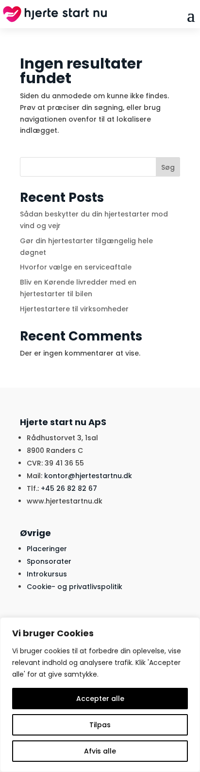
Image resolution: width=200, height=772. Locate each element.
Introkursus (47, 574)
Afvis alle (100, 751)
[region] (100, 694)
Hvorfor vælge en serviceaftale (76, 267)
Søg (168, 167)
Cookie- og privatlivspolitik (74, 587)
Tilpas (100, 725)
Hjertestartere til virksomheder (74, 309)
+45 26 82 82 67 (69, 488)
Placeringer (47, 549)
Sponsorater (49, 561)
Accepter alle (100, 698)
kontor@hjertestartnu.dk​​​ (88, 476)
